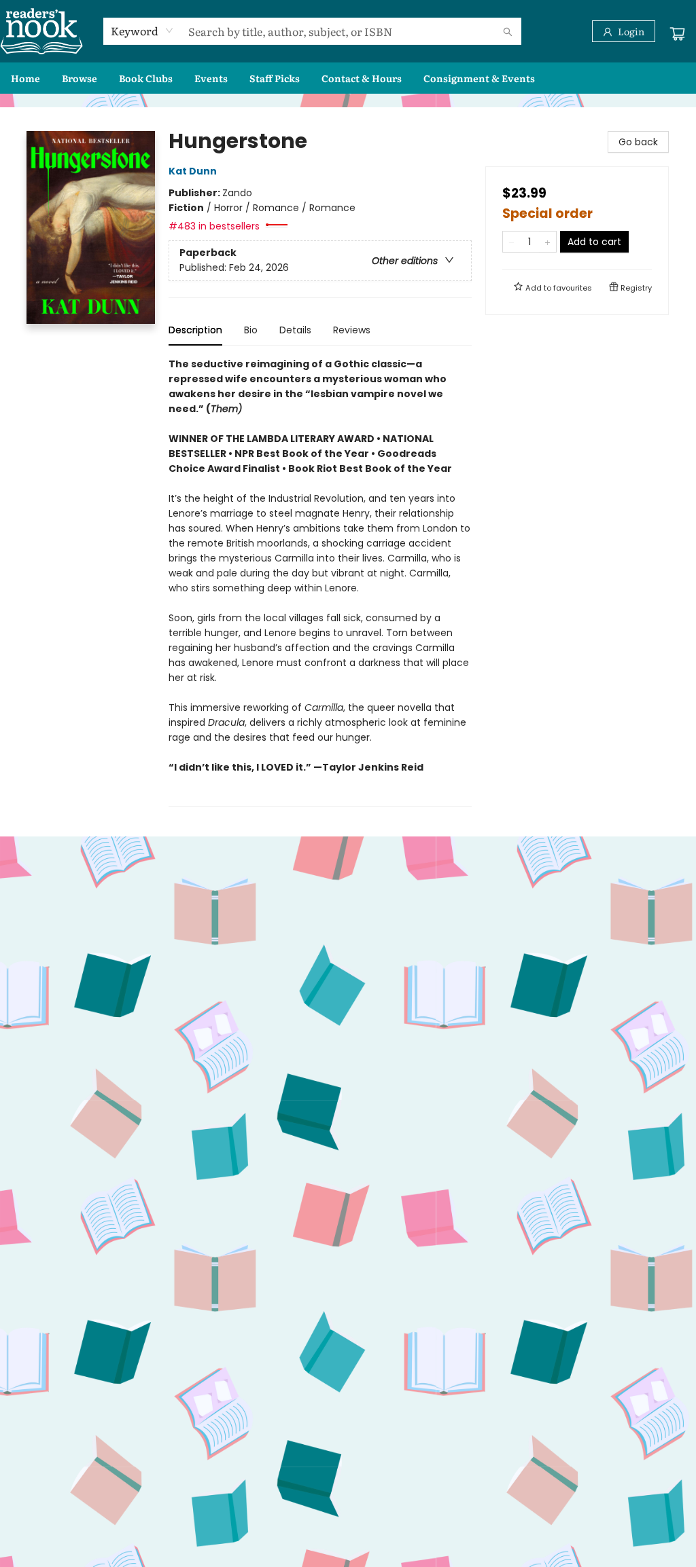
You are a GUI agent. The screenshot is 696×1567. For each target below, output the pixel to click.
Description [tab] (195, 330)
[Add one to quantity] (547, 241)
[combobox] (142, 30)
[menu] (348, 78)
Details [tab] (295, 330)
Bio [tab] (251, 330)
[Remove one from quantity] (511, 241)
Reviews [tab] (351, 330)
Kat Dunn (193, 171)
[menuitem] (25, 78)
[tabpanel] (320, 581)
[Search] (507, 31)
